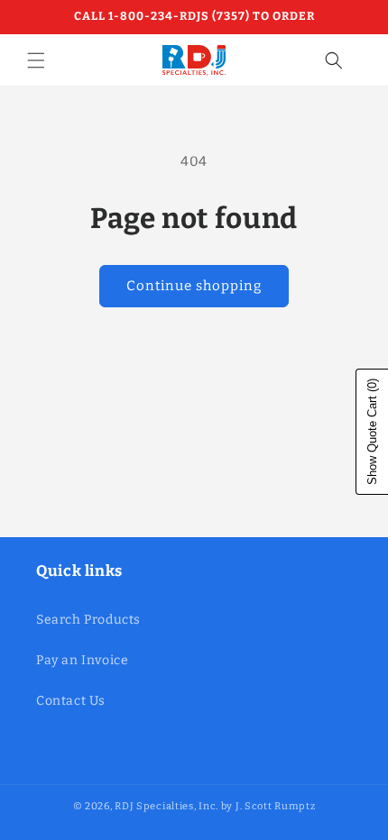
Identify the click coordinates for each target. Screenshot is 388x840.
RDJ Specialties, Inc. (166, 806)
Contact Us (71, 700)
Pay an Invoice (82, 660)
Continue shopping (194, 286)
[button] (36, 60)
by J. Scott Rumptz (268, 806)
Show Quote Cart (372, 432)
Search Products (88, 619)
